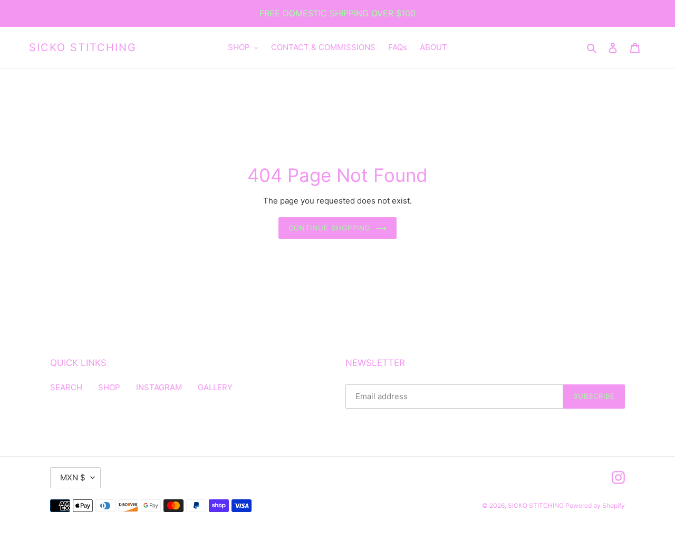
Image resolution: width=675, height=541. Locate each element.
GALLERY (215, 387)
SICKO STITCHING (83, 47)
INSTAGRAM (159, 387)
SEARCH (66, 387)
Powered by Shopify (595, 505)
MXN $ (72, 477)
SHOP (109, 387)
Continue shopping (329, 228)
